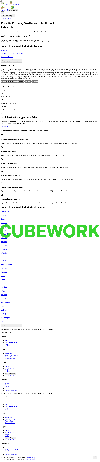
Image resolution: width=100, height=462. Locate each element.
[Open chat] (95, 457)
